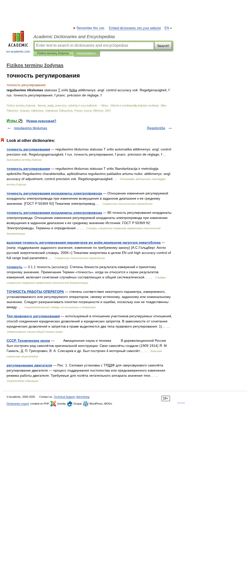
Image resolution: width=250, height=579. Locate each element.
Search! (163, 46)
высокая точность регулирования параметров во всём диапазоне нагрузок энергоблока (84, 242)
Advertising (82, 396)
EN (167, 28)
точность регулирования (28, 149)
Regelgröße (156, 128)
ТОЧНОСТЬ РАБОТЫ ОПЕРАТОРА (35, 292)
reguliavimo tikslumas (30, 128)
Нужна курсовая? (41, 121)
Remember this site (90, 28)
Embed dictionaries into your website (135, 28)
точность (14, 267)
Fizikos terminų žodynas (53, 53)
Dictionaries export (18, 403)
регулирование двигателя (29, 365)
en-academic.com (18, 51)
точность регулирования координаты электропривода (54, 193)
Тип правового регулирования (33, 316)
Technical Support (64, 396)
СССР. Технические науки (28, 340)
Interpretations (86, 53)
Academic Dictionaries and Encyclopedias (74, 36)
